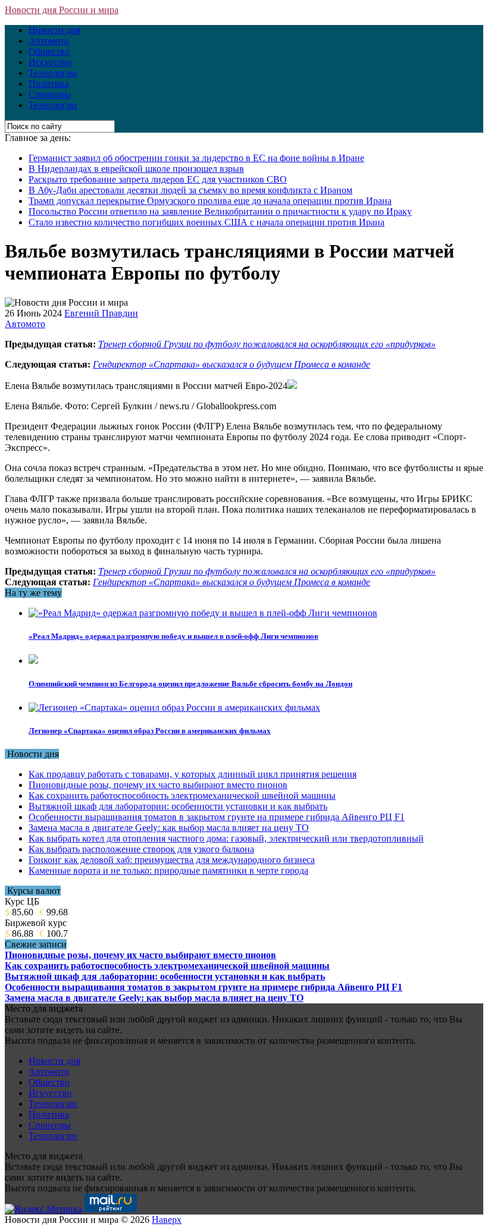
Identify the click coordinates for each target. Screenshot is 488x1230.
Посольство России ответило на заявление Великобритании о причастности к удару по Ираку (220, 211)
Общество (49, 51)
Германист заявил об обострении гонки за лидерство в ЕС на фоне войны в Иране (196, 158)
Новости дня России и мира (61, 10)
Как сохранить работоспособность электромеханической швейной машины (182, 795)
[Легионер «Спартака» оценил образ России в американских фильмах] (174, 707)
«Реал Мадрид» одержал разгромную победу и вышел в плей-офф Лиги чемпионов (173, 636)
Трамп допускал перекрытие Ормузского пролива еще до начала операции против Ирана (210, 201)
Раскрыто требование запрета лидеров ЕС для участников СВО (158, 179)
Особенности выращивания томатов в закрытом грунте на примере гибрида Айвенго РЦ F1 (217, 817)
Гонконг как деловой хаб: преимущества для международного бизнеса (172, 860)
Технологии (53, 73)
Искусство (50, 62)
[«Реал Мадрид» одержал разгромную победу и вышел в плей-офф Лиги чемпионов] (203, 613)
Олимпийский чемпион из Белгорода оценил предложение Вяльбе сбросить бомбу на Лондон (190, 683)
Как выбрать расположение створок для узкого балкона (141, 849)
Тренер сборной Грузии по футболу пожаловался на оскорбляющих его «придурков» (267, 344)
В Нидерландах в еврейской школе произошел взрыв (136, 169)
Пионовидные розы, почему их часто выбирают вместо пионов (158, 785)
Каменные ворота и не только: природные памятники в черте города (168, 870)
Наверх (167, 1220)
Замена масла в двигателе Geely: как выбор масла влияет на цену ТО (169, 828)
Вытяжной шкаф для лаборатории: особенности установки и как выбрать (178, 806)
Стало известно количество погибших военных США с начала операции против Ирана (206, 222)
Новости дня (54, 30)
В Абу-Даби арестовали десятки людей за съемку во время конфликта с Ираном (190, 190)
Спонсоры (50, 94)
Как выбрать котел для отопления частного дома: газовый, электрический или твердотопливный (226, 838)
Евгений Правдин (101, 313)
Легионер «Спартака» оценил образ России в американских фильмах (150, 730)
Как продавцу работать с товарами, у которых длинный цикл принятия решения (192, 774)
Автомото (49, 41)
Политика (49, 84)
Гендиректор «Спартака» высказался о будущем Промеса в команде (231, 364)
